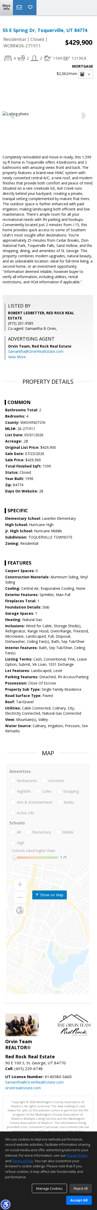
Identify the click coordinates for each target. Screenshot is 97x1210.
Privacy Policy (77, 1155)
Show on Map (51, 894)
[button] (5, 1204)
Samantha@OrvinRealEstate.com (35, 351)
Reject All (81, 1188)
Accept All (79, 1200)
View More (17, 356)
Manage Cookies (49, 1188)
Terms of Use (22, 1160)
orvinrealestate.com (23, 1087)
